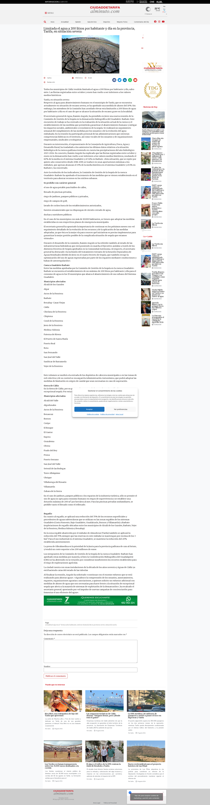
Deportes (106, 22)
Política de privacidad (107, 414)
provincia (97, 625)
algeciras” (57, 625)
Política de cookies (93, 414)
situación (109, 625)
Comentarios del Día (141, 22)
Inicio (52, 22)
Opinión (78, 22)
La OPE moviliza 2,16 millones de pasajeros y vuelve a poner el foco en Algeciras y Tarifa (144, 716)
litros (91, 625)
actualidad (49, 625)
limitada (86, 625)
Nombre (47, 666)
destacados (65, 625)
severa (103, 625)
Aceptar (89, 409)
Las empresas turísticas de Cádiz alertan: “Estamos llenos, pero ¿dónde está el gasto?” (103, 716)
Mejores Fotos (122, 22)
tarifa (115, 625)
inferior (80, 625)
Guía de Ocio (92, 22)
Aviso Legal (119, 414)
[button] (45, 22)
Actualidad (64, 22)
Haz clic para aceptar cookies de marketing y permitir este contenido (146, 797)
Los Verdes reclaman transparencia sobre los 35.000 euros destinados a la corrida (62, 766)
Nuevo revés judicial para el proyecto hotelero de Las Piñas (144, 765)
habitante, (73, 625)
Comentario (49, 639)
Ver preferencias (120, 409)
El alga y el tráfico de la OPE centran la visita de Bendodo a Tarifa (103, 765)
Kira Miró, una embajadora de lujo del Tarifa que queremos (61, 715)
